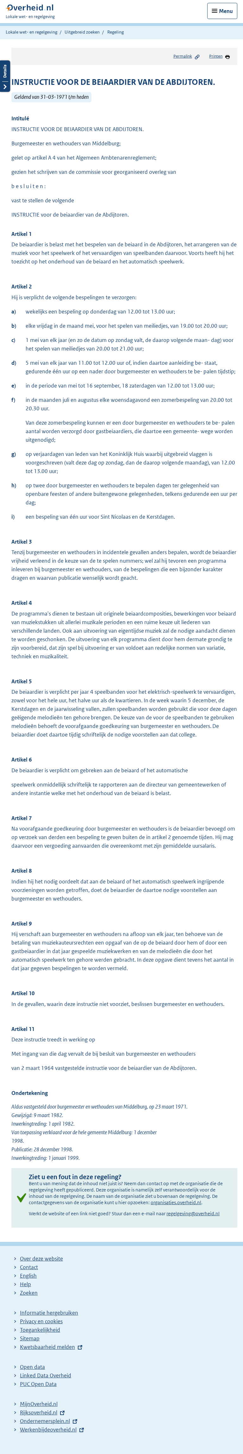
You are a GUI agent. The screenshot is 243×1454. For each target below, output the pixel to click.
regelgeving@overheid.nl (193, 1214)
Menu (226, 11)
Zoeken (29, 1292)
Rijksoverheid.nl (38, 1412)
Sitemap (30, 1338)
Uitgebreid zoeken (82, 32)
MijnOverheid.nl (39, 1403)
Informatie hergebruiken (49, 1312)
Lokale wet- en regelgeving (31, 32)
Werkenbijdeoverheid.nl (48, 1429)
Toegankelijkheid (40, 1329)
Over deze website (41, 1258)
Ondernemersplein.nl (45, 1421)
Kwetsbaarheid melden (47, 1346)
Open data (32, 1366)
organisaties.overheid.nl (176, 1202)
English (28, 1275)
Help (25, 1284)
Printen (215, 56)
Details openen (5, 76)
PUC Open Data (38, 1384)
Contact (29, 1267)
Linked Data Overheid (45, 1375)
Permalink (182, 56)
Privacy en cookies (41, 1321)
